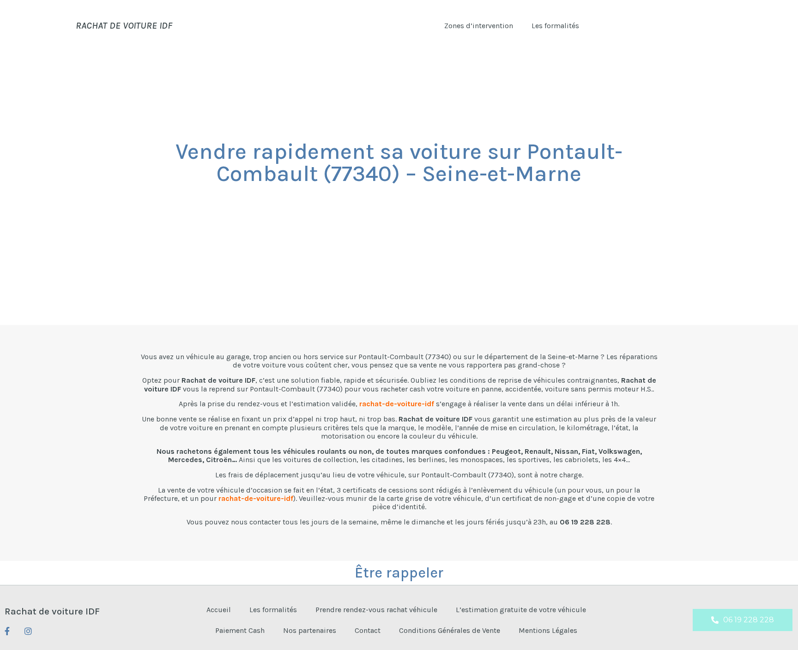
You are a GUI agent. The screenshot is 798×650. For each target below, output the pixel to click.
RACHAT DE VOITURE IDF (124, 25)
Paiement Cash (240, 630)
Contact (368, 630)
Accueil (218, 609)
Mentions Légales (548, 630)
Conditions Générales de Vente (449, 630)
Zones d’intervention (478, 25)
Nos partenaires (309, 630)
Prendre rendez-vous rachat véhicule (376, 609)
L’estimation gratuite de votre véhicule (521, 609)
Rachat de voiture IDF (52, 611)
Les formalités (555, 25)
